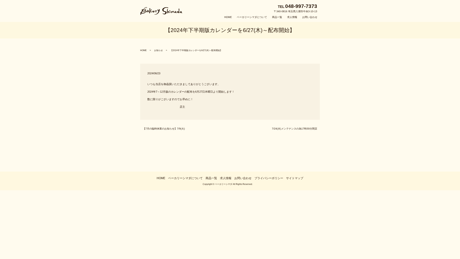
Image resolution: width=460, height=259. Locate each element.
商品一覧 (277, 17)
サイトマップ (294, 178)
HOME (228, 17)
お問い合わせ (309, 17)
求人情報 (292, 17)
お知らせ (158, 50)
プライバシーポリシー (268, 178)
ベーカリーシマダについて (252, 17)
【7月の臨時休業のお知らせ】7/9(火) (164, 128)
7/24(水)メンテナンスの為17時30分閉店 (294, 128)
